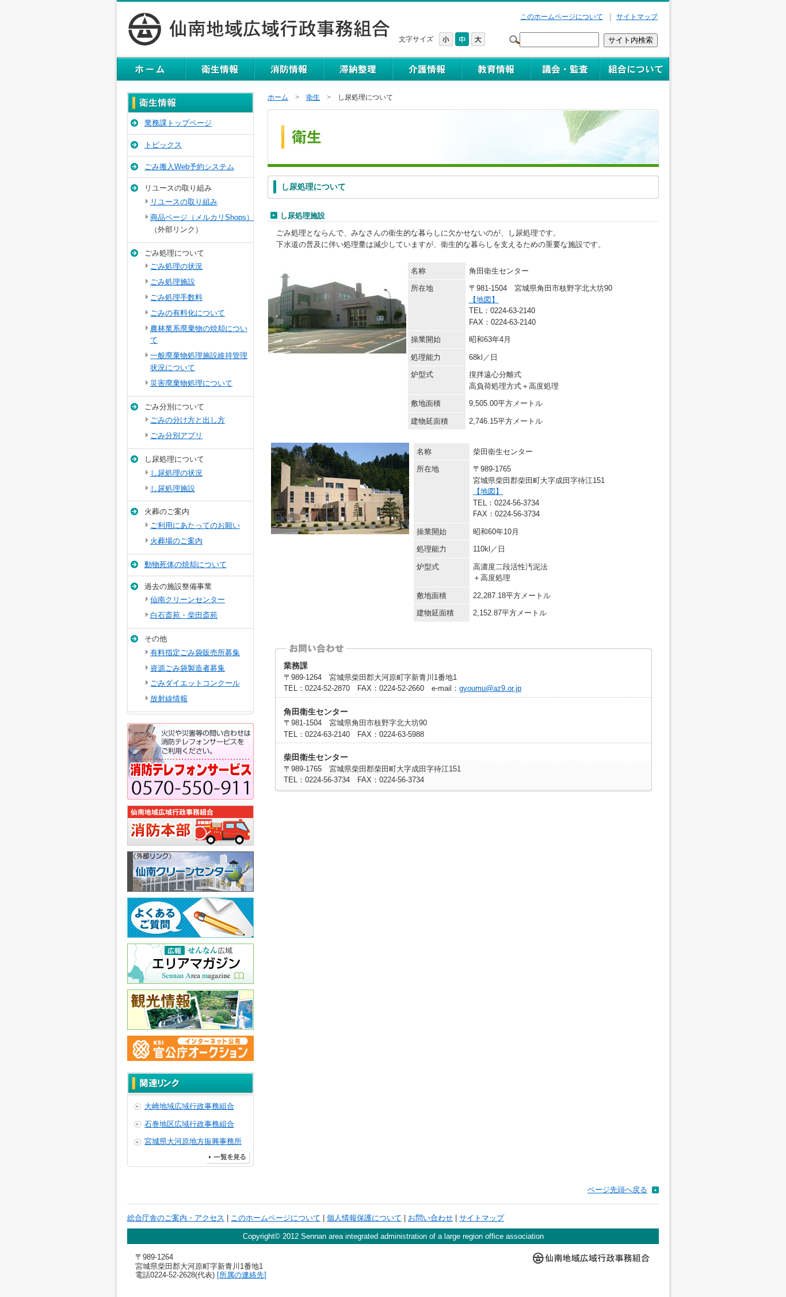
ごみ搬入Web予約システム (189, 166)
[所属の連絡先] (241, 1275)
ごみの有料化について (187, 313)
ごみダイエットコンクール (195, 683)
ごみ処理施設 (172, 281)
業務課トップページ (178, 123)
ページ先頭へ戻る (617, 1189)
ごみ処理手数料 (176, 297)
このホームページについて (561, 17)
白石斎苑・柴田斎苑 (184, 615)
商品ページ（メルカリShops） (202, 217)
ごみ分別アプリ (176, 435)
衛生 (313, 97)
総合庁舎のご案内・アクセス (175, 1218)
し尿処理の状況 (176, 473)
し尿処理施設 (172, 488)
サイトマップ (637, 17)
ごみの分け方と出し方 (187, 420)
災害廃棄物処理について (191, 383)
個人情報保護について (364, 1218)
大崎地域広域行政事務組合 (189, 1106)
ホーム (278, 97)
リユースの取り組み (184, 201)
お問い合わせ (430, 1218)
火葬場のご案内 (176, 541)
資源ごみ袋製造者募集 (187, 668)
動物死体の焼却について (185, 564)
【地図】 (484, 299)
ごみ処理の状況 (176, 266)
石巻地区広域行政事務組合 (189, 1124)
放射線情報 (169, 698)
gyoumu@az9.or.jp (490, 688)
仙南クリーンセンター (187, 599)
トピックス (163, 144)
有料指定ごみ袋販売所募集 (195, 652)
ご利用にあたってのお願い (195, 525)
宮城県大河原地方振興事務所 (193, 1141)
